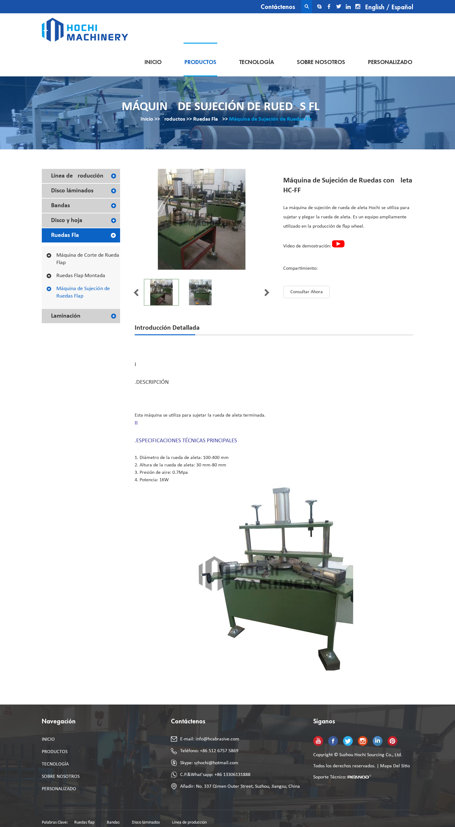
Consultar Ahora (306, 291)
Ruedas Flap (207, 119)
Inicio (153, 62)
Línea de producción (77, 176)
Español (402, 7)
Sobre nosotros (321, 62)
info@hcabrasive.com (217, 739)
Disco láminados (72, 191)
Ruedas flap (84, 822)
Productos (200, 62)
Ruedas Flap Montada (80, 276)
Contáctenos (278, 7)
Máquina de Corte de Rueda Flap (87, 259)
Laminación (65, 316)
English (374, 7)
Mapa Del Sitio (395, 766)
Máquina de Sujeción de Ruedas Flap (272, 119)
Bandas (60, 206)
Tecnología (256, 62)
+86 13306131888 (232, 774)
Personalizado (390, 62)
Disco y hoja (66, 220)
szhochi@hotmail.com (216, 763)
